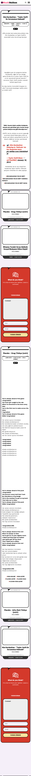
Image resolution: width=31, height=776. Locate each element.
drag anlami (11, 576)
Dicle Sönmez (15, 214)
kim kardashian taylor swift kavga (16, 183)
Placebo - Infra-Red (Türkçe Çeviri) (15, 611)
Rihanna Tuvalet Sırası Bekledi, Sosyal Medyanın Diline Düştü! (15, 248)
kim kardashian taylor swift (16, 176)
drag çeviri (21, 576)
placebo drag (21, 579)
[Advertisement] (15, 55)
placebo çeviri (10, 579)
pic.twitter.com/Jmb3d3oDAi (17, 152)
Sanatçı (18, 24)
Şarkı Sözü (11, 220)
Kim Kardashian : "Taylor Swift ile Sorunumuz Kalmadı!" (15, 648)
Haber (12, 24)
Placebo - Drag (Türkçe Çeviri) (15, 212)
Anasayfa (6, 24)
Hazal (17, 25)
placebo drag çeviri (15, 581)
